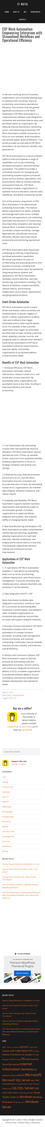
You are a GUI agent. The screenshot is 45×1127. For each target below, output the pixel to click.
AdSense (16, 1047)
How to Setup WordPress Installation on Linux (21, 864)
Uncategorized (18, 695)
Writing (5, 851)
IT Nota (22, 4)
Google (28, 1054)
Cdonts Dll (33, 1047)
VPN (17, 1097)
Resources (6, 821)
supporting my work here (20, 726)
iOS (35, 1069)
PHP (37, 1080)
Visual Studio (28, 1093)
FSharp (36, 1051)
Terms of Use (10, 1122)
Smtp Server (7, 1089)
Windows (26, 1097)
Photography (7, 811)
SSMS (4, 1093)
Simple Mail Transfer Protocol (28, 1084)
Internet (5, 802)
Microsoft (33, 1074)
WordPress (6, 846)
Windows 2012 (20, 1102)
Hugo (18, 1059)
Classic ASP (8, 1050)
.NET (4, 777)
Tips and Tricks (8, 831)
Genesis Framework (12, 1054)
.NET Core (10, 1047)
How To (5, 797)
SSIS (36, 1088)
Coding (5, 782)
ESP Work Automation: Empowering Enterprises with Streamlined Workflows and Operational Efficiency (21, 895)
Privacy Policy (23, 1122)
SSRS (9, 1092)
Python (14, 1084)
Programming (7, 816)
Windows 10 (9, 1102)
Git (23, 1054)
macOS (20, 1075)
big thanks (27, 729)
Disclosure (35, 1122)
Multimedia (6, 807)
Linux (13, 1075)
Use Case (6, 841)
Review (5, 826)
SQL (14, 1088)
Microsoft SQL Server (16, 1080)
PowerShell (6, 1084)
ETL (14, 698)
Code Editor (21, 1050)
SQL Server (26, 1088)
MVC (33, 1080)
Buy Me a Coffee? (19, 764)
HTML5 (12, 1059)
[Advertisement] (22, 66)
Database (6, 792)
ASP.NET (24, 1047)
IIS (23, 1059)
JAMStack (6, 1075)
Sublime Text (17, 1093)
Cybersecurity (7, 787)
